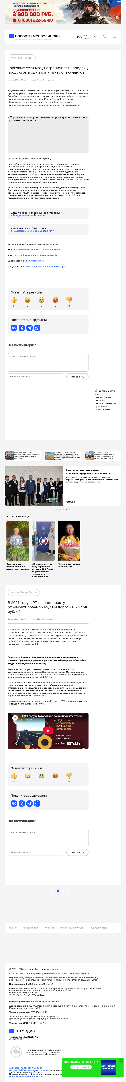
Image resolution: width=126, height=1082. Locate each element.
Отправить (77, 376)
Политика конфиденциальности (26, 1076)
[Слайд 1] (56, 509)
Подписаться (81, 1067)
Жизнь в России (22, 57)
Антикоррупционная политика (25, 1067)
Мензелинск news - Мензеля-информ (40, 249)
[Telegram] (29, 328)
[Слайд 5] (69, 509)
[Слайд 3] (63, 509)
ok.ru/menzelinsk (35, 260)
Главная (12, 927)
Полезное (48, 927)
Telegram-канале (23, 215)
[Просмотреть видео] (18, 541)
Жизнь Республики (24, 592)
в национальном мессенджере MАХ (32, 230)
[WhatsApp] (37, 328)
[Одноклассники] (22, 328)
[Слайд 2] (60, 509)
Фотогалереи (30, 927)
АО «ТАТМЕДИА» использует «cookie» (29, 1070)
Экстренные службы (71, 927)
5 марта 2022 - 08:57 (17, 80)
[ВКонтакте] (14, 328)
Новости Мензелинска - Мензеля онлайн (35, 255)
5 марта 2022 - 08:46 (17, 619)
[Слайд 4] (66, 509)
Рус (79, 36)
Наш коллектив (98, 927)
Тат (95, 36)
